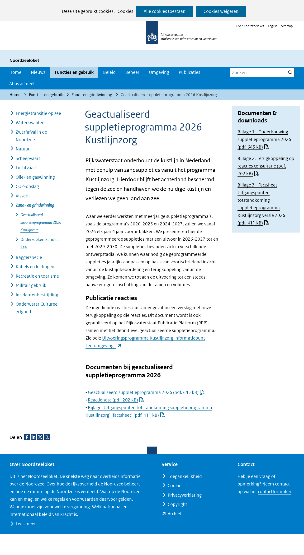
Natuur (23, 149)
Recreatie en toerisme (37, 276)
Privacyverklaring (185, 495)
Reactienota (113, 400)
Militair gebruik (31, 285)
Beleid (109, 72)
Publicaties (189, 72)
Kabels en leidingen (35, 266)
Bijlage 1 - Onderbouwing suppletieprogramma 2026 (264, 139)
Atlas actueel (21, 83)
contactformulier (274, 491)
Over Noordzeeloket (250, 26)
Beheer (132, 72)
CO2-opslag (27, 186)
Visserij (23, 196)
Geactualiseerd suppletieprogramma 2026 (143, 392)
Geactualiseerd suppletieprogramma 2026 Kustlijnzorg (40, 222)
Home (15, 72)
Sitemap (287, 26)
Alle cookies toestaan (164, 11)
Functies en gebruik (74, 72)
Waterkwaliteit (30, 122)
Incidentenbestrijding (37, 295)
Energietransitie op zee (38, 113)
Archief (174, 514)
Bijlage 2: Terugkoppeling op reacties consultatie (266, 166)
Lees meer (26, 524)
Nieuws (38, 72)
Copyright (177, 504)
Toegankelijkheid (185, 476)
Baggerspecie (29, 257)
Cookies (125, 11)
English (272, 26)
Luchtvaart (26, 167)
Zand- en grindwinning (35, 205)
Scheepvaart (28, 158)
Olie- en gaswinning (35, 177)
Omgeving (159, 72)
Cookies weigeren (221, 11)
